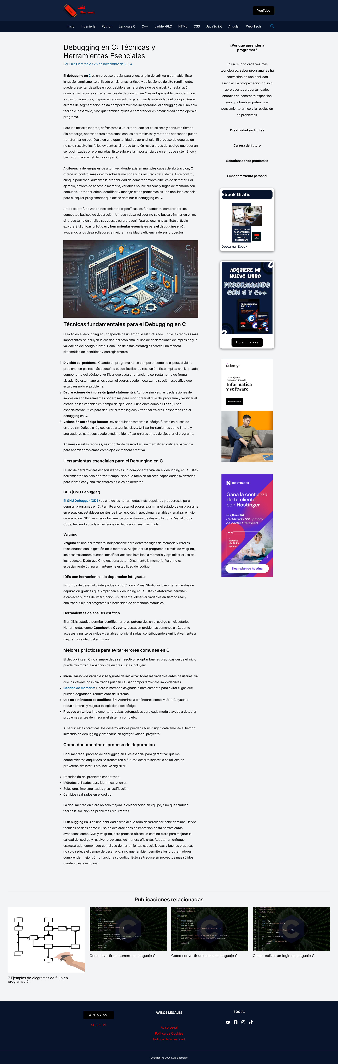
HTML (182, 26)
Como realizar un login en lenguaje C (284, 956)
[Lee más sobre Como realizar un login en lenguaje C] (291, 929)
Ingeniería (88, 26)
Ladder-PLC (163, 26)
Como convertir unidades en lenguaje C (204, 956)
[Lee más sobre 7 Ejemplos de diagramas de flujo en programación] (46, 940)
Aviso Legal (169, 1027)
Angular (234, 26)
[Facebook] (235, 1022)
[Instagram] (243, 1022)
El (81, 500)
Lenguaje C (127, 26)
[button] (264, 10)
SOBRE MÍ (98, 1025)
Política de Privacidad (169, 1039)
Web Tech (253, 26)
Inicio (70, 26)
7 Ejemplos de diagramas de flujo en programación (38, 980)
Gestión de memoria (78, 688)
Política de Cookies (169, 1033)
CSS (197, 26)
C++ (145, 26)
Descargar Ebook (234, 246)
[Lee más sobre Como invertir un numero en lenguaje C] (128, 929)
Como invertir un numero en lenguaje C (123, 956)
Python (107, 26)
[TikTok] (251, 1022)
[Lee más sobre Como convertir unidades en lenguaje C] (210, 929)
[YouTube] (228, 1022)
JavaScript (214, 26)
